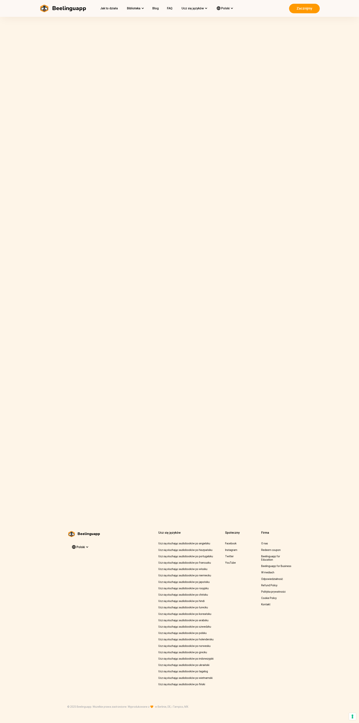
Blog (155, 8)
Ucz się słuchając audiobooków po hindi (181, 601)
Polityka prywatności (273, 591)
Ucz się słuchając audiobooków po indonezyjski (186, 658)
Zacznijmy (304, 8)
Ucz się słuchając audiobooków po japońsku (184, 581)
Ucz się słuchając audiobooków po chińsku (183, 594)
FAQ (169, 8)
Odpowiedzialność (272, 578)
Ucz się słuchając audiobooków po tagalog (183, 671)
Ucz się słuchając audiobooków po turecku (183, 607)
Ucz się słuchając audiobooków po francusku (184, 562)
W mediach (267, 572)
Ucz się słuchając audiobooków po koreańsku (184, 613)
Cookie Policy (269, 598)
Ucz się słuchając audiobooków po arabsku (183, 620)
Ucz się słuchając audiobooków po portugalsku (185, 556)
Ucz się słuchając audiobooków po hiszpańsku (185, 549)
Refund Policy (269, 585)
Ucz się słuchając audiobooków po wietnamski (185, 677)
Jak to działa (109, 8)
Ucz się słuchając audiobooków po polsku (182, 633)
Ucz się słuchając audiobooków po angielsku (184, 543)
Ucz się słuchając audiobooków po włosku (182, 569)
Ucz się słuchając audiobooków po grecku (182, 652)
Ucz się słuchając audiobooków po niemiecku (184, 575)
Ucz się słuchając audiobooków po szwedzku (184, 626)
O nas (264, 543)
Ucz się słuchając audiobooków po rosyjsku (183, 588)
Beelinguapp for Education (270, 558)
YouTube (230, 562)
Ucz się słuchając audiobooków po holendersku (186, 639)
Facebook (231, 543)
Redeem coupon (271, 549)
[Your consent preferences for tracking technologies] (352, 716)
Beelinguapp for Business (276, 566)
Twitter (229, 556)
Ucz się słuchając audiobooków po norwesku (184, 645)
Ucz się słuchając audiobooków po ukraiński (183, 665)
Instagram (231, 549)
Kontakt (265, 604)
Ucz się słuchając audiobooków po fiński (181, 684)
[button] (135, 8)
